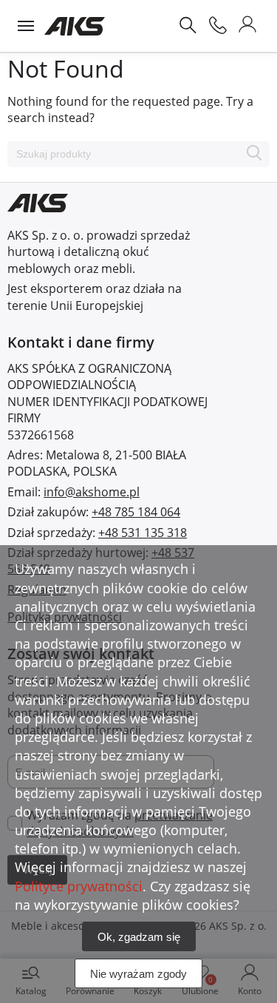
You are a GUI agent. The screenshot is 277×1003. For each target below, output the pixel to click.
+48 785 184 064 (136, 512)
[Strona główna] (75, 25)
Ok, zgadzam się (139, 937)
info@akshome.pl (92, 492)
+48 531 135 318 (142, 532)
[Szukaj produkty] (254, 154)
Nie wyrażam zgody (138, 973)
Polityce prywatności (79, 886)
